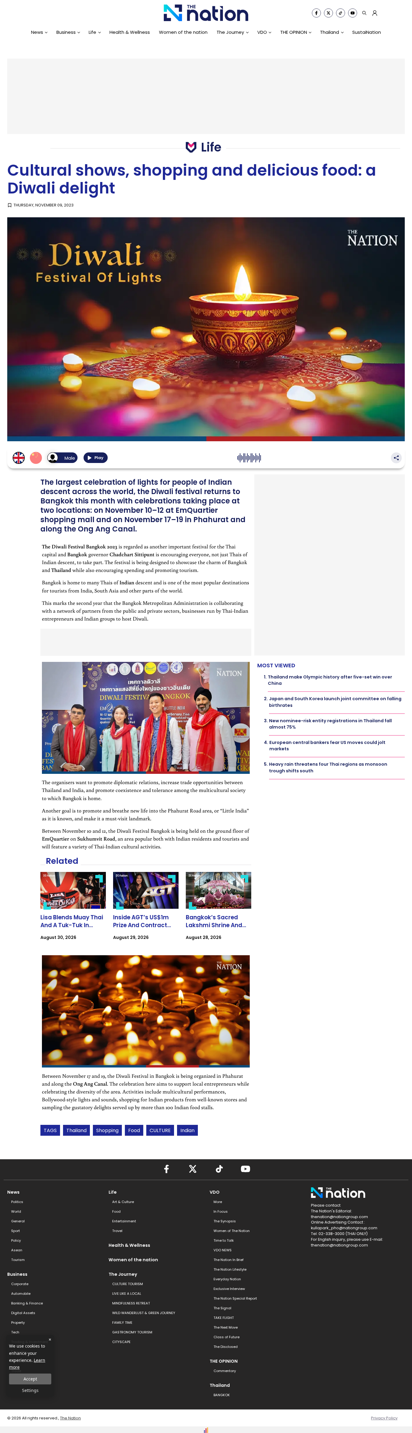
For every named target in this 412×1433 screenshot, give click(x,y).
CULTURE (160, 1130)
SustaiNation (366, 32)
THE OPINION (293, 32)
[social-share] (316, 13)
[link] (73, 911)
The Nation (70, 1418)
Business (66, 32)
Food (134, 1130)
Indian (187, 1130)
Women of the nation (183, 32)
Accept (30, 1379)
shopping (107, 1130)
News (37, 32)
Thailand (329, 32)
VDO (262, 32)
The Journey (230, 32)
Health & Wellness (129, 32)
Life (92, 32)
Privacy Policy (384, 1418)
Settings (30, 1390)
